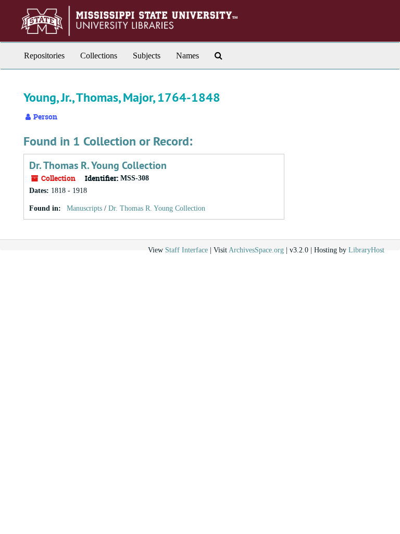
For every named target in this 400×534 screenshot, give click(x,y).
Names (187, 55)
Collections (98, 55)
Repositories (44, 55)
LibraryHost (366, 250)
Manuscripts (84, 208)
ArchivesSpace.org (256, 250)
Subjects (146, 55)
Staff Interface (186, 250)
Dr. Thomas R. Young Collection (98, 165)
